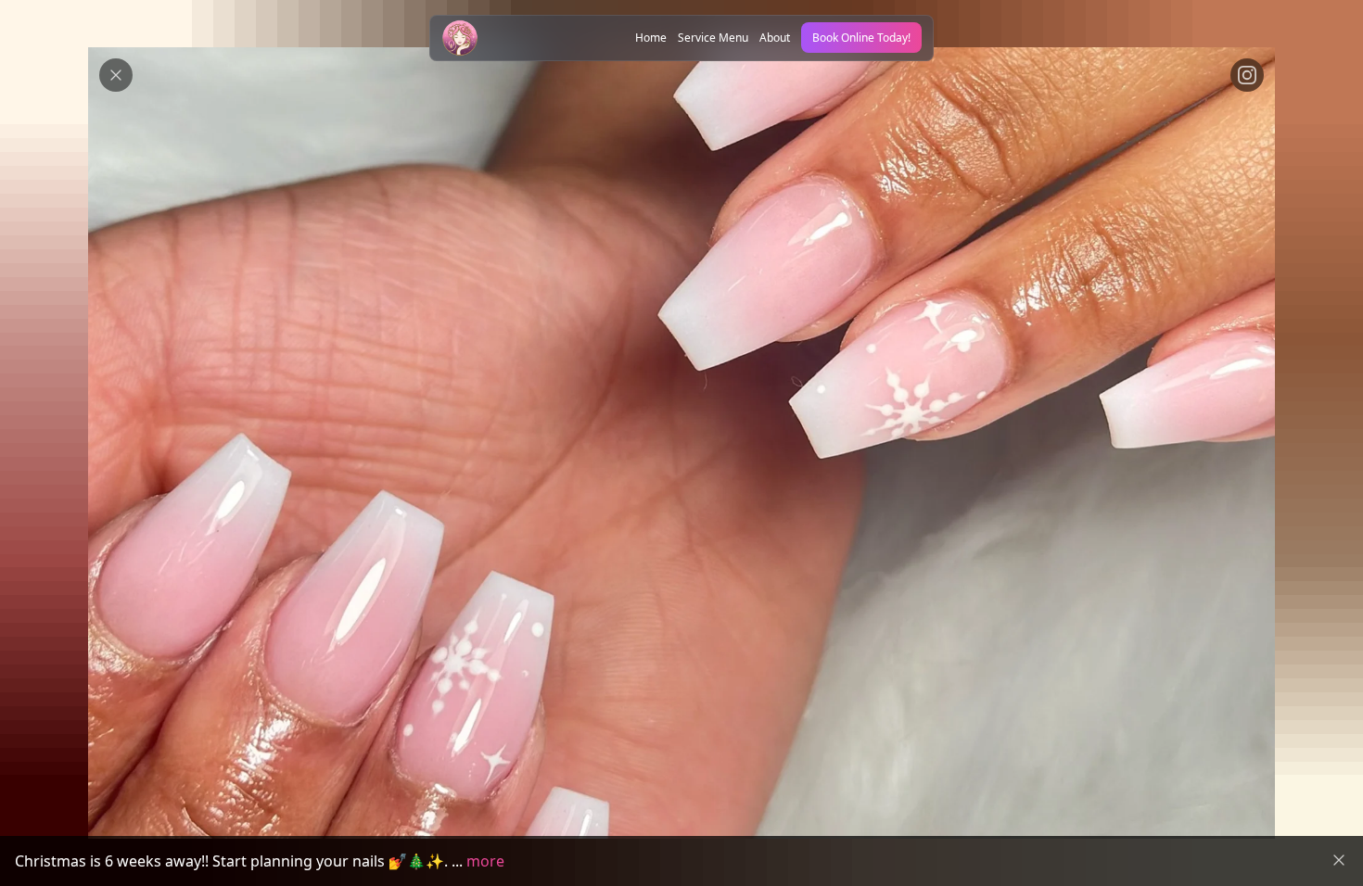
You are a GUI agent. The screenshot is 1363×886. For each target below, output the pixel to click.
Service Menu (713, 37)
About (774, 37)
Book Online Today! (861, 37)
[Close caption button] (1339, 860)
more (485, 861)
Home (651, 37)
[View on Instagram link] (1247, 75)
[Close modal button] (116, 75)
